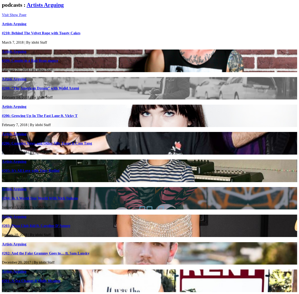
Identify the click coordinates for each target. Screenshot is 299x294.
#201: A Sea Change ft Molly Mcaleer (31, 281)
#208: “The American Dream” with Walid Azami (40, 88)
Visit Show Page (14, 15)
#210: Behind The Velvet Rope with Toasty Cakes (41, 33)
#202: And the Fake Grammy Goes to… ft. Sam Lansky (45, 253)
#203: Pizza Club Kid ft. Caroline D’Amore (36, 226)
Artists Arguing (45, 5)
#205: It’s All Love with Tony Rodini (30, 171)
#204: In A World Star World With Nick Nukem (40, 198)
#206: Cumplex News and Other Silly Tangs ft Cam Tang (47, 143)
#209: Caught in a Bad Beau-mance (30, 61)
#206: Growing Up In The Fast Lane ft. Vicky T (40, 116)
